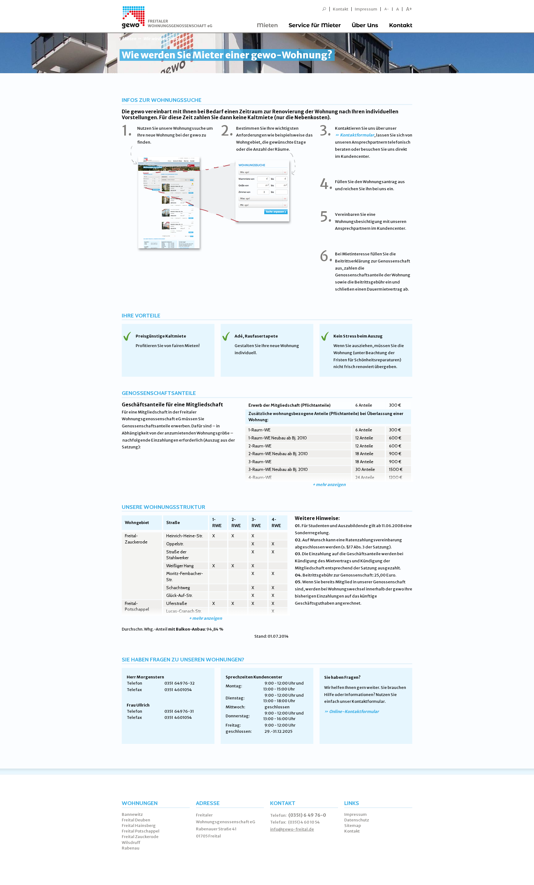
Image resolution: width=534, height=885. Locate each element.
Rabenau (130, 848)
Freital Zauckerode (140, 836)
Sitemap (352, 825)
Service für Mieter (315, 25)
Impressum (366, 9)
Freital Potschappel (140, 831)
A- (386, 9)
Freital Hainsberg (139, 825)
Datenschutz (356, 820)
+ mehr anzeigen (328, 484)
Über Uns (365, 25)
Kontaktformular (357, 135)
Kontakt (340, 9)
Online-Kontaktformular (354, 711)
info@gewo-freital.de (292, 829)
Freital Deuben (136, 820)
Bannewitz (132, 814)
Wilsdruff (131, 842)
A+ (409, 9)
